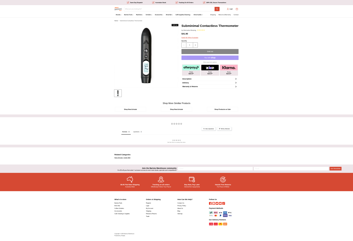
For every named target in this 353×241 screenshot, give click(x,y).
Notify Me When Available (189, 37)
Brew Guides (198, 15)
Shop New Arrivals (130, 109)
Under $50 (126, 158)
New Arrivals (118, 158)
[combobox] (169, 9)
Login (147, 205)
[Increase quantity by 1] (195, 45)
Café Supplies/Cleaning (182, 15)
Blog (178, 211)
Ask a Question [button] (209, 129)
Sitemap (179, 213)
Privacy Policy (181, 205)
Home (116, 20)
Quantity (184, 41)
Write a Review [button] (225, 129)
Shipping (213, 15)
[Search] (217, 9)
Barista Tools (128, 15)
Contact (236, 15)
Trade (147, 216)
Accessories (158, 15)
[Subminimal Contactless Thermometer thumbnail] (118, 93)
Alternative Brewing (189, 30)
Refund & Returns (151, 213)
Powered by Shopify (119, 235)
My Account (149, 208)
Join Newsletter (335, 168)
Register (148, 203)
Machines (139, 15)
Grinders (148, 15)
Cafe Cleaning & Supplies (122, 213)
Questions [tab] (136, 132)
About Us (180, 208)
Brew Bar (169, 15)
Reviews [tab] (124, 132)
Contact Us (180, 203)
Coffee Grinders (119, 208)
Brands (118, 15)
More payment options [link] (210, 62)
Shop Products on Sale (222, 109)
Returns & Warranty (225, 15)
